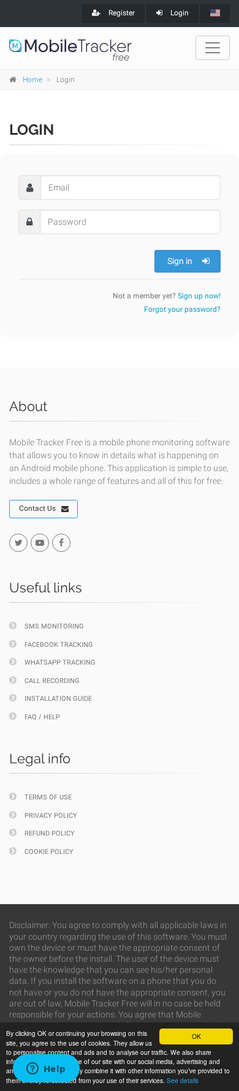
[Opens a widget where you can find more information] (46, 1069)
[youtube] (40, 543)
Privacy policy (51, 816)
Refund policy (50, 833)
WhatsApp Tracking (60, 662)
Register (121, 13)
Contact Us (37, 508)
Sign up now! (199, 296)
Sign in (179, 261)
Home (32, 79)
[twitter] (18, 543)
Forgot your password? (182, 309)
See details (183, 1080)
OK (196, 1036)
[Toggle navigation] (212, 48)
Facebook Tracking (59, 645)
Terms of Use (48, 797)
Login (179, 13)
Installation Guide (58, 699)
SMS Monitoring (54, 626)
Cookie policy (49, 852)
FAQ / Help (42, 717)
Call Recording (52, 681)
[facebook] (61, 543)
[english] (215, 13)
